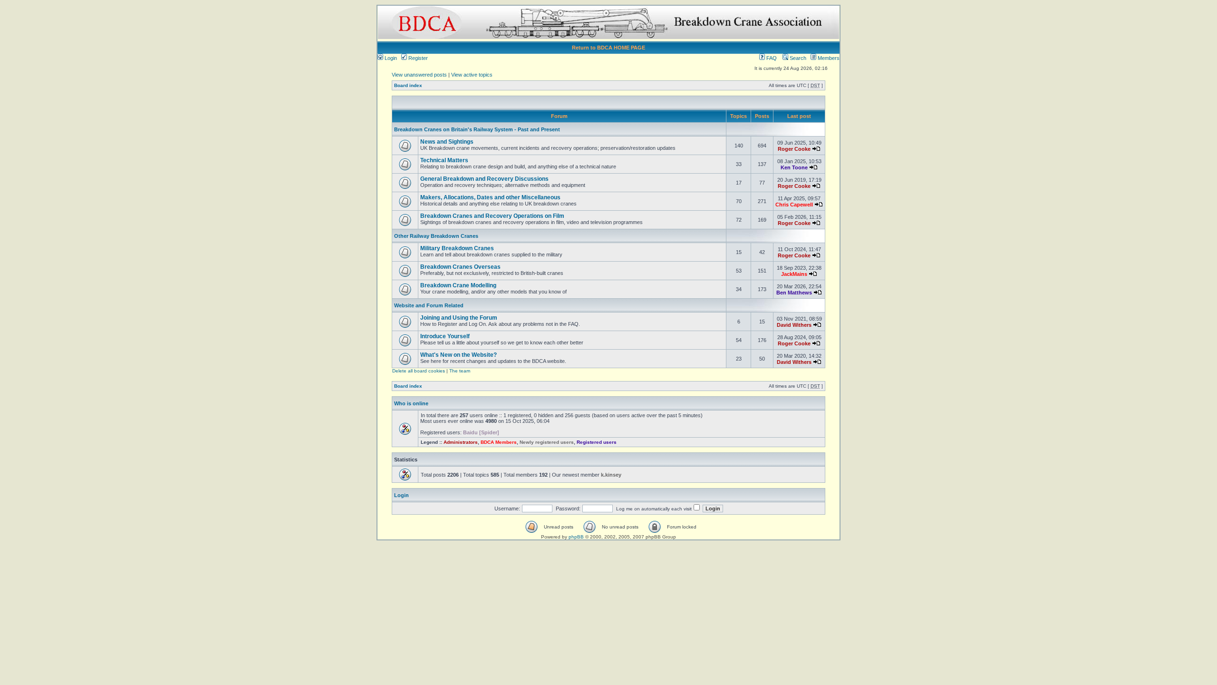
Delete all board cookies (418, 370)
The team (459, 370)
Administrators (461, 442)
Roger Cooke (794, 149)
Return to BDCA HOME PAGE (608, 47)
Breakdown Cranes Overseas (460, 267)
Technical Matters (444, 160)
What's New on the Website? (458, 355)
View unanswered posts (419, 75)
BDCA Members (499, 442)
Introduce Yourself (445, 336)
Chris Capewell (794, 204)
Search (797, 58)
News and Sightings (446, 141)
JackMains (794, 274)
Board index (408, 85)
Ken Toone (794, 167)
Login (390, 58)
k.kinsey (611, 475)
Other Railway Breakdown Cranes (436, 236)
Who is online (411, 403)
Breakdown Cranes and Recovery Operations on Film (492, 216)
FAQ (771, 58)
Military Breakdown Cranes (457, 248)
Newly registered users (547, 442)
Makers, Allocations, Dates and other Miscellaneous (490, 197)
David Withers (794, 325)
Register (417, 58)
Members (828, 58)
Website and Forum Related (429, 305)
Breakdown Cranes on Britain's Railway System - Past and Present (477, 129)
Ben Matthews (794, 292)
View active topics (472, 75)
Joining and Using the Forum (458, 317)
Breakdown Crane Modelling (458, 285)
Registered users (597, 442)
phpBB (576, 536)
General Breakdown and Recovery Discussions (484, 179)
